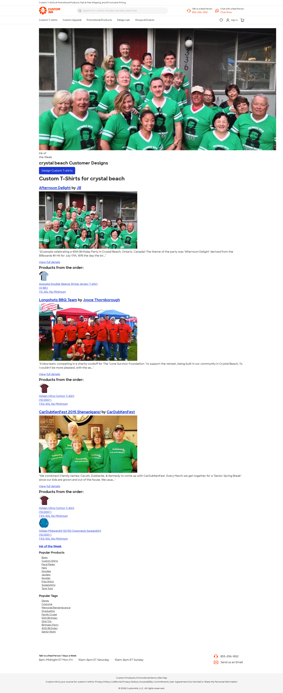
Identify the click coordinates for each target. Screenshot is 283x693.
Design (57, 170)
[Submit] (80, 10)
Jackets (46, 574)
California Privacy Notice (124, 681)
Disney (45, 600)
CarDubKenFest (121, 412)
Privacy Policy (102, 681)
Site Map (162, 677)
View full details (49, 262)
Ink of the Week (50, 546)
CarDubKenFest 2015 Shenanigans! (70, 412)
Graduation (48, 611)
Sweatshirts (48, 585)
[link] (49, 11)
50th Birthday (49, 617)
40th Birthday (50, 628)
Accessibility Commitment (153, 681)
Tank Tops (47, 588)
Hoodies (46, 571)
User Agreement (179, 681)
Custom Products (125, 677)
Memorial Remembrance (56, 607)
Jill (79, 187)
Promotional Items (146, 677)
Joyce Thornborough (101, 300)
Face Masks (48, 564)
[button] (232, 12)
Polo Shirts (48, 581)
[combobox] (122, 10)
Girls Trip (47, 621)
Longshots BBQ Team (58, 300)
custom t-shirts (86, 681)
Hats (44, 567)
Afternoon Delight (55, 187)
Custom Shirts (50, 560)
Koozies (46, 578)
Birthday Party (50, 624)
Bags (44, 557)
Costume (47, 604)
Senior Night (49, 631)
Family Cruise (49, 614)
